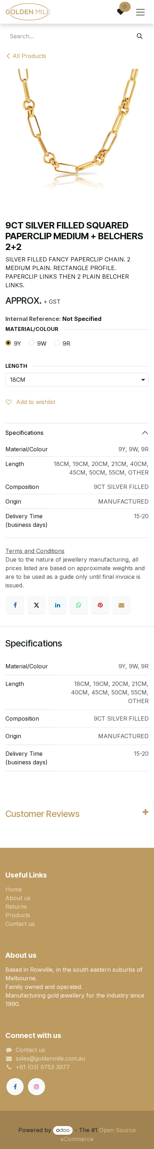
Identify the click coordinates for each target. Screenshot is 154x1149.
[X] (36, 605)
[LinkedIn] (57, 605)
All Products (29, 55)
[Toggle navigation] (140, 11)
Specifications (24, 432)
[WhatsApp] (78, 605)
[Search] (140, 36)
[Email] (121, 605)
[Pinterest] (100, 605)
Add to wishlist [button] (34, 401)
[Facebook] (15, 605)
